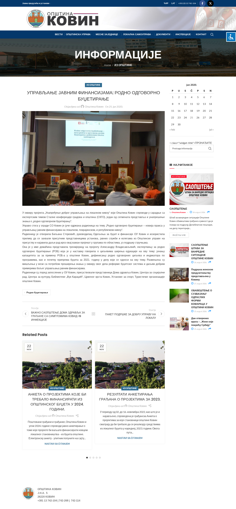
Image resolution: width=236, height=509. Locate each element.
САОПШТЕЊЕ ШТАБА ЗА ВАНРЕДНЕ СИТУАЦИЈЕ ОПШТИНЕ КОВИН (202, 251)
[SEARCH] (210, 148)
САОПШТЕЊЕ (178, 208)
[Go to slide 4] (96, 457)
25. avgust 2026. (200, 311)
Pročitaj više (179, 235)
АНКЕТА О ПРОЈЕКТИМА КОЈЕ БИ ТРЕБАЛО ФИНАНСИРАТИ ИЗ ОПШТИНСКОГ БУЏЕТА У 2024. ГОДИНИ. (57, 402)
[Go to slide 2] (90, 457)
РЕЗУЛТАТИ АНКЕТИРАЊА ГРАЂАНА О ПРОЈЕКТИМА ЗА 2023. (130, 397)
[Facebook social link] (202, 3)
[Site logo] (61, 18)
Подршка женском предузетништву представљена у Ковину (202, 274)
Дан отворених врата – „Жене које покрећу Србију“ (202, 321)
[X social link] (210, 3)
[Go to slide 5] (100, 457)
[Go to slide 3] (93, 457)
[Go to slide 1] (87, 457)
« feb (172, 129)
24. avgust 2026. (198, 212)
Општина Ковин (94, 106)
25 (191, 117)
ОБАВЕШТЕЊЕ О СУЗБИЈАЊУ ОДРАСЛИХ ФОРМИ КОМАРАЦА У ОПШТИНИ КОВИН (202, 299)
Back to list (93, 314)
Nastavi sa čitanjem (57, 443)
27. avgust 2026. (200, 284)
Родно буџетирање (37, 292)
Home (107, 64)
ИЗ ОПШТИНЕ (123, 64)
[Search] (212, 34)
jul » (211, 129)
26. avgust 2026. (200, 262)
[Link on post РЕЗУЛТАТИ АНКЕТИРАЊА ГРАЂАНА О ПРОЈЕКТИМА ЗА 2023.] (130, 365)
